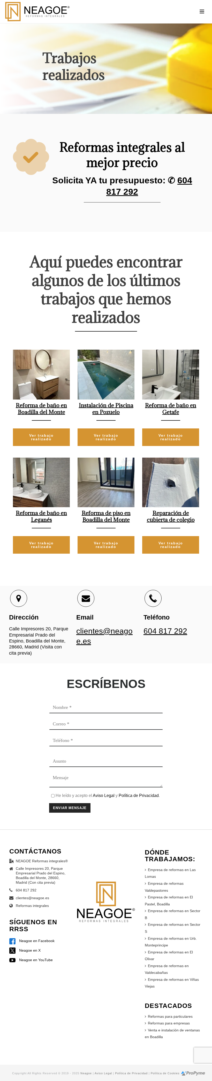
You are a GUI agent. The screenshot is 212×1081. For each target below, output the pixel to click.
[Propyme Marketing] (193, 1073)
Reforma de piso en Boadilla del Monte (106, 516)
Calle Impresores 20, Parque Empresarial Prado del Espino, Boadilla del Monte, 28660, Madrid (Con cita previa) (40, 875)
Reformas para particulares (170, 1016)
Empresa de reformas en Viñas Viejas (172, 983)
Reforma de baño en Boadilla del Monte (41, 409)
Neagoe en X (29, 950)
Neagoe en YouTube (35, 960)
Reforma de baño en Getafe (170, 409)
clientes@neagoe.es (32, 898)
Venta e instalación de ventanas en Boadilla (172, 1033)
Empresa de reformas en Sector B (172, 914)
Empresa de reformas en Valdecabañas (167, 969)
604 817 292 (165, 631)
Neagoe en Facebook (36, 941)
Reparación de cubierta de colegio (171, 516)
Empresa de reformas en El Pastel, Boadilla (169, 900)
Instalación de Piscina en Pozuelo (106, 409)
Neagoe (86, 1073)
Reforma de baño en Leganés (41, 516)
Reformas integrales (32, 906)
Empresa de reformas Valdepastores (164, 886)
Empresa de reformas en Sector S (172, 928)
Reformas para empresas (169, 1023)
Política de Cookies (165, 1073)
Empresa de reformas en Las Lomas (170, 873)
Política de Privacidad (139, 795)
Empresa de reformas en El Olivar (169, 955)
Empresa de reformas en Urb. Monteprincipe (171, 941)
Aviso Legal (104, 795)
